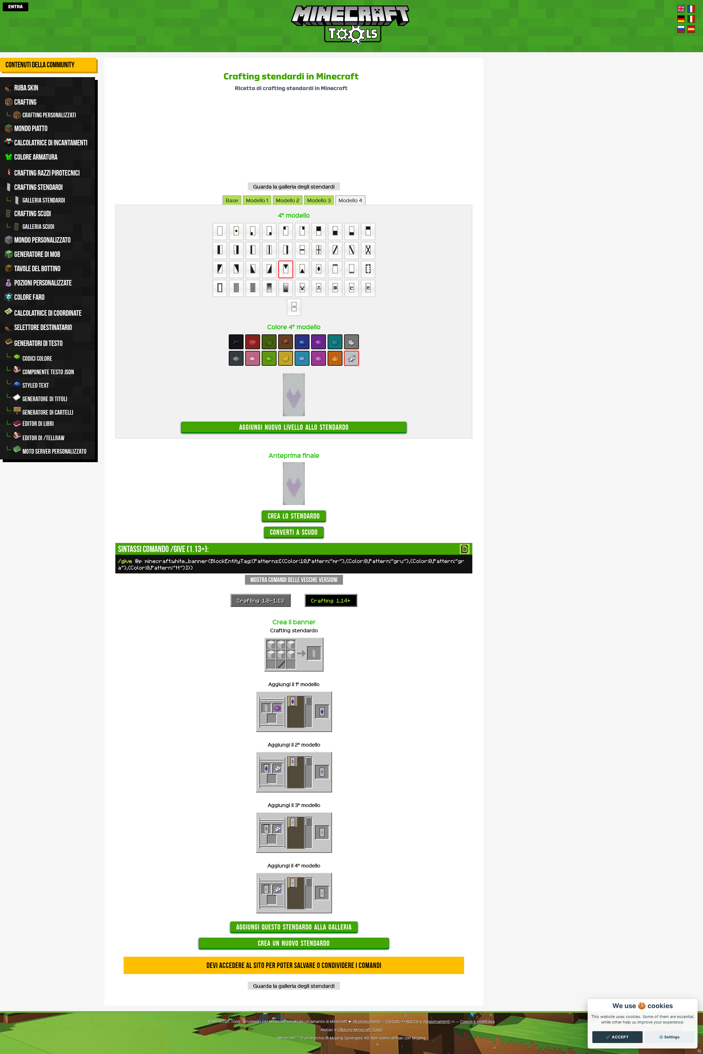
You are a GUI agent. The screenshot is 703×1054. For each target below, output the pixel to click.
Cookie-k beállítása (477, 1021)
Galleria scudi (37, 226)
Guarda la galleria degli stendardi (293, 186)
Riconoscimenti (367, 1021)
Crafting (25, 102)
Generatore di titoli (44, 399)
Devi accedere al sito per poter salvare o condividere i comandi (294, 965)
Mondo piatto (30, 128)
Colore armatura (35, 157)
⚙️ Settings (669, 1037)
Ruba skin (25, 88)
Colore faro (28, 297)
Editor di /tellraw (43, 438)
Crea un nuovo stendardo (294, 943)
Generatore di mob (36, 254)
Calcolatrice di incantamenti (50, 142)
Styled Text (35, 385)
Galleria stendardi (43, 200)
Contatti (393, 1021)
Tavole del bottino (36, 268)
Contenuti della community (39, 64)
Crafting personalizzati (48, 115)
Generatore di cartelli (47, 412)
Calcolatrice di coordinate (47, 313)
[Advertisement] (280, 139)
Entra (15, 7)
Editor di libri (37, 423)
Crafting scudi (32, 213)
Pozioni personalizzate (42, 283)
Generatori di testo (38, 343)
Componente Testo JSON (47, 372)
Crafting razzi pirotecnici (46, 173)
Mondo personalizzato (42, 240)
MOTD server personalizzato (54, 451)
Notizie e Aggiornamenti (428, 1021)
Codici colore (36, 358)
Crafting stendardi (38, 187)
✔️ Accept (617, 1037)
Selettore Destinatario (42, 327)
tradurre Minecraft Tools (359, 1029)
